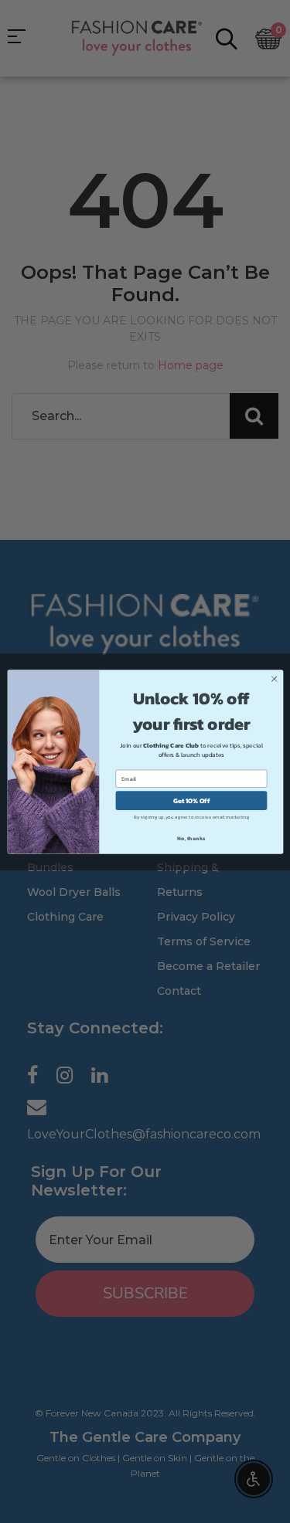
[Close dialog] (274, 679)
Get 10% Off (191, 800)
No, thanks (191, 838)
